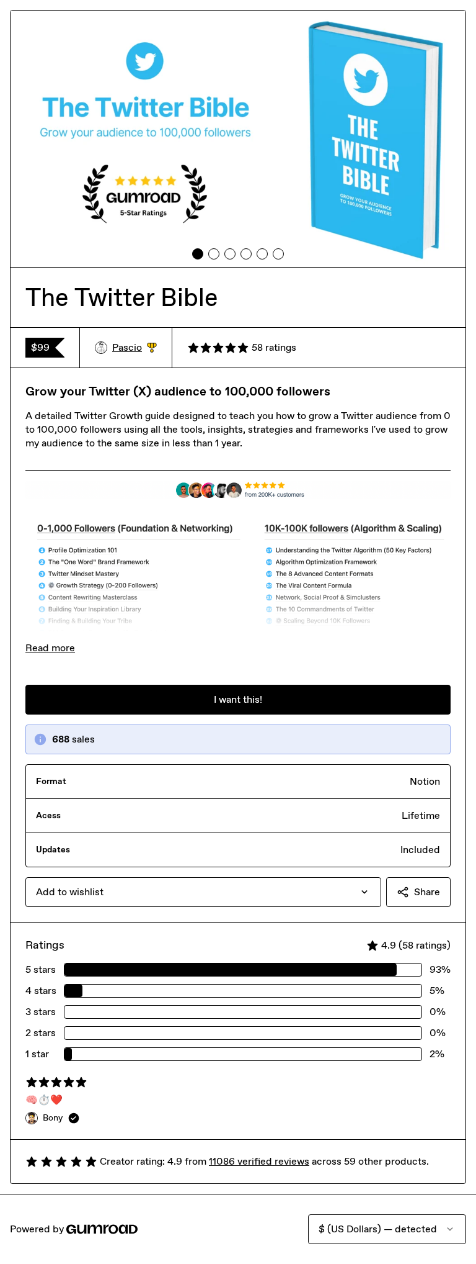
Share (427, 892)
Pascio (134, 347)
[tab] (197, 254)
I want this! (238, 699)
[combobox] (203, 892)
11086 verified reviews (259, 1161)
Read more (50, 648)
